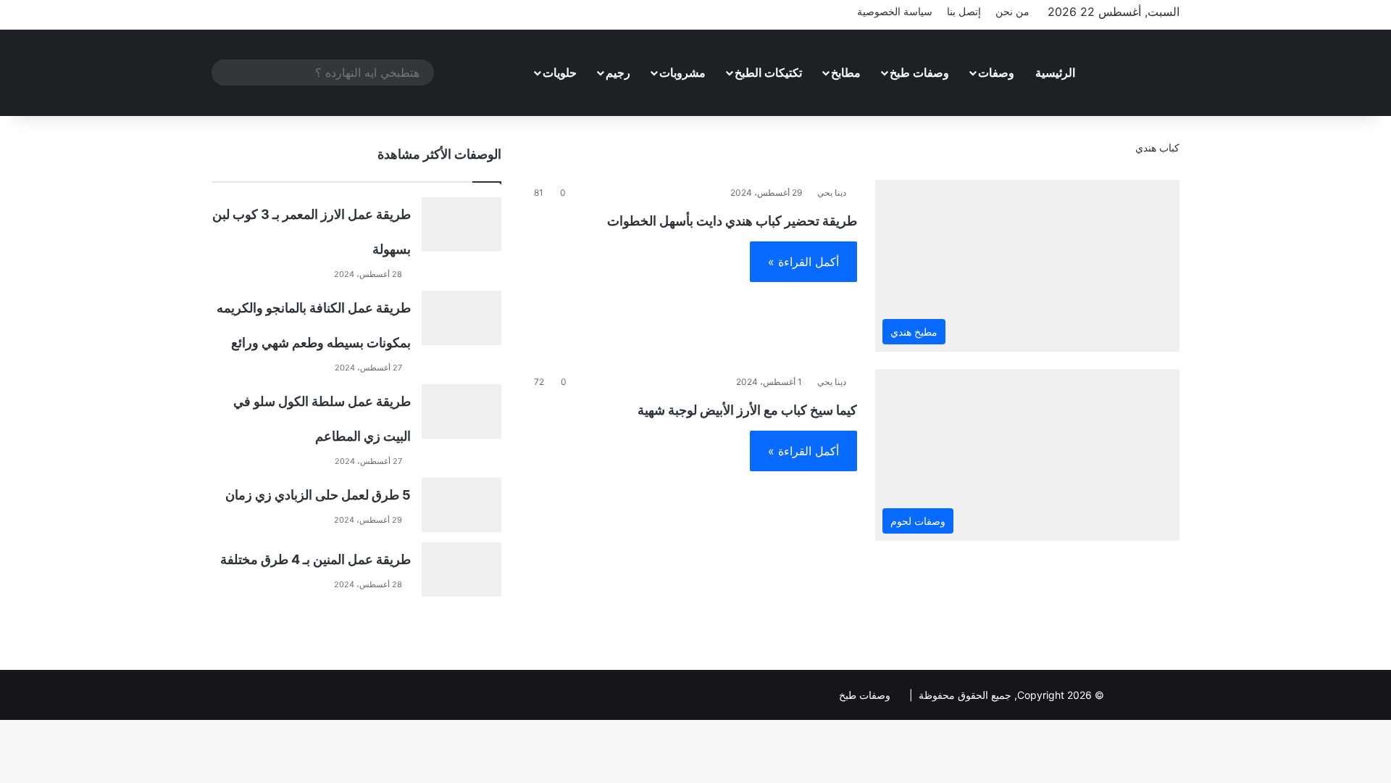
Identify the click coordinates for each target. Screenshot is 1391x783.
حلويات (560, 72)
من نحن (1012, 11)
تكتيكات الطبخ (768, 72)
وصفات (996, 72)
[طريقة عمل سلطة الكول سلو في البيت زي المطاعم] (461, 411)
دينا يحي (831, 192)
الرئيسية (1055, 72)
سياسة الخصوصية (894, 11)
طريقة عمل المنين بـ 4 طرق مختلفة (315, 559)
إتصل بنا (964, 11)
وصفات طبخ (919, 72)
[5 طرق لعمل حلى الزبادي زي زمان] (461, 505)
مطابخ (846, 72)
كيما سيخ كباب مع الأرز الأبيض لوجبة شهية (747, 410)
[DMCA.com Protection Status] (1143, 695)
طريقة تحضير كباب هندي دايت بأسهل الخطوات (732, 220)
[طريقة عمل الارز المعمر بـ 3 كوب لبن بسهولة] (461, 224)
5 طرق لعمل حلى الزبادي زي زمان (318, 494)
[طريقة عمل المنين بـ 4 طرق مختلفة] (461, 569)
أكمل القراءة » (803, 261)
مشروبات (682, 72)
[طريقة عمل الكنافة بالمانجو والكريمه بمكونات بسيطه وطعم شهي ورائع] (461, 318)
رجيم (618, 72)
